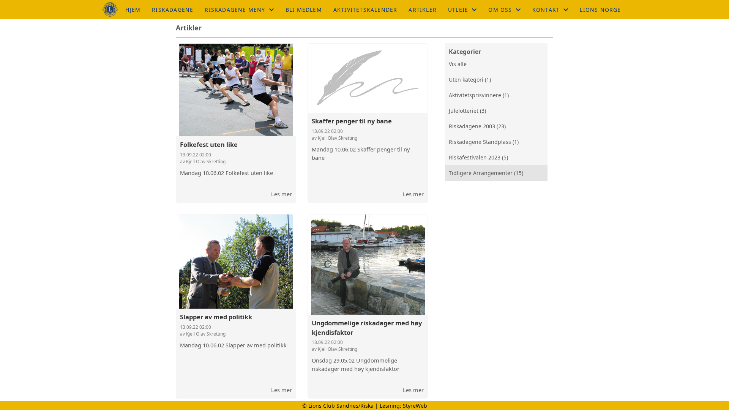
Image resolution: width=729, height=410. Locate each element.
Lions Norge (600, 9)
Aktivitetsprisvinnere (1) (479, 95)
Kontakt (546, 9)
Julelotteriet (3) (467, 110)
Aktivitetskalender (365, 9)
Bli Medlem (304, 9)
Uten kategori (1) (470, 79)
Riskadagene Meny (235, 9)
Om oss (500, 9)
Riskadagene (172, 9)
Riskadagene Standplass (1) (484, 141)
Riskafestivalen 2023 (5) (478, 157)
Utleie (458, 9)
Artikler (423, 9)
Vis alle (458, 64)
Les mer (281, 194)
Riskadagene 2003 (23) (477, 126)
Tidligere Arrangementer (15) (486, 173)
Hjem (132, 9)
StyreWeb (415, 405)
